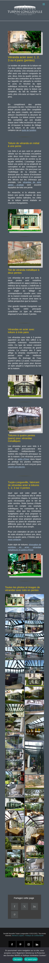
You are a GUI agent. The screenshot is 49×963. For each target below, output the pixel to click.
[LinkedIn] (34, 906)
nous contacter (14, 539)
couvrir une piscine (16, 467)
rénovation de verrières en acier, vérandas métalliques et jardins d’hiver (24, 547)
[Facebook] (14, 906)
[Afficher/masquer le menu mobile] (44, 4)
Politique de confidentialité (34, 935)
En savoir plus (31, 959)
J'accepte (17, 959)
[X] (24, 906)
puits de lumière (29, 130)
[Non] (46, 955)
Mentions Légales (18, 935)
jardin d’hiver (24, 459)
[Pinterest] (14, 915)
